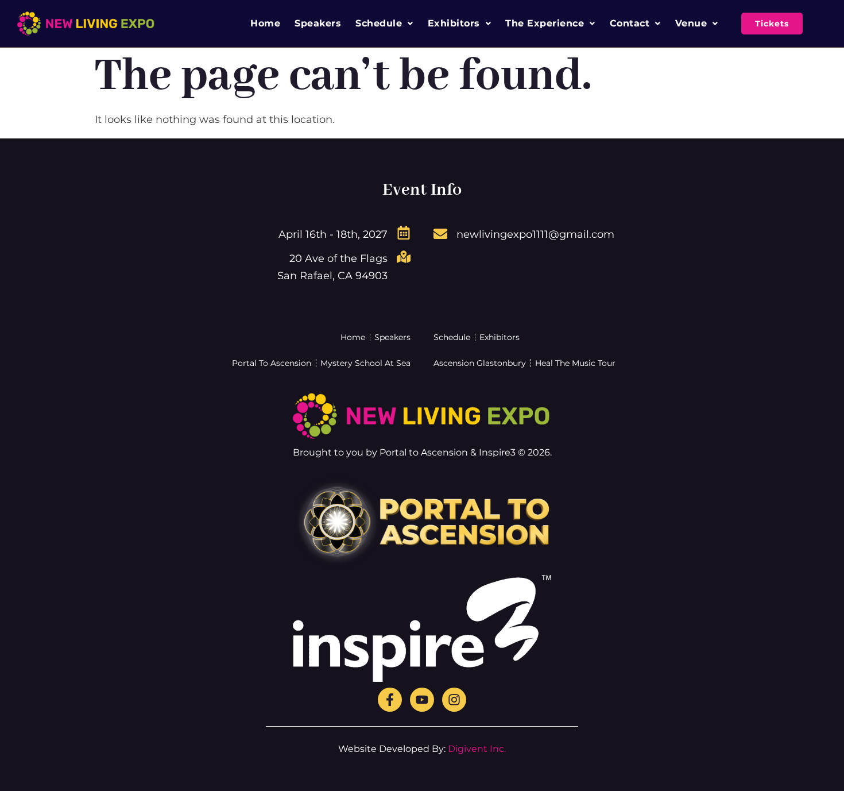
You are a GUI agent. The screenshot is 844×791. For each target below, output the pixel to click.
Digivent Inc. (477, 748)
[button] (384, 23)
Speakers (318, 23)
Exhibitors (454, 23)
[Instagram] (454, 700)
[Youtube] (422, 700)
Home (265, 23)
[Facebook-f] (390, 700)
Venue (691, 23)
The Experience (544, 23)
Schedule (378, 23)
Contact (630, 23)
